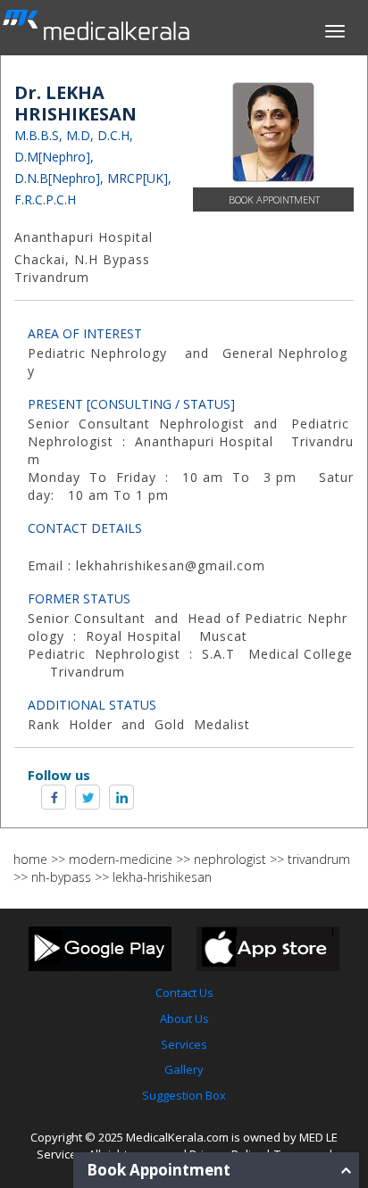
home (30, 859)
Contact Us (184, 992)
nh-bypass (61, 876)
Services (184, 1044)
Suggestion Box (184, 1095)
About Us (184, 1018)
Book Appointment (274, 199)
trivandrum (319, 859)
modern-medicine (120, 859)
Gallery (184, 1069)
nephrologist (230, 859)
